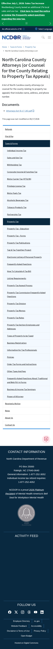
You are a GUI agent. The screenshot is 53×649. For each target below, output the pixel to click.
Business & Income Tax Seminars (21, 389)
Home (4, 47)
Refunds (8, 129)
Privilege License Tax (16, 186)
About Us (9, 417)
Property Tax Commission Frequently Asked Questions (26, 294)
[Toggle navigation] (49, 37)
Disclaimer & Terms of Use (18, 631)
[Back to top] (46, 439)
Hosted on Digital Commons (26, 643)
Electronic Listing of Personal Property (24, 257)
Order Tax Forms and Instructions (22, 364)
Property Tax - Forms (16, 235)
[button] (41, 37)
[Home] (16, 35)
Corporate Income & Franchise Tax (22, 172)
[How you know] (23, 29)
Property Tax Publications (18, 243)
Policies (10, 357)
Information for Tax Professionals (22, 350)
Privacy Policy (40, 631)
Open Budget (26, 636)
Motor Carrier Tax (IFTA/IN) (19, 179)
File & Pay (9, 136)
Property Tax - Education (18, 228)
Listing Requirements (16, 278)
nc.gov (37, 621)
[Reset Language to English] (36, 29)
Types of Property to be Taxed (20, 336)
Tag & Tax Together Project (19, 250)
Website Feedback (19, 626)
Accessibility (36, 626)
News (7, 410)
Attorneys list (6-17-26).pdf (19, 111)
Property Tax (30, 47)
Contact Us (10, 425)
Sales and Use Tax (14, 157)
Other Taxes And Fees (16, 371)
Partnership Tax (14, 214)
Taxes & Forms (16, 47)
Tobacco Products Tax (16, 207)
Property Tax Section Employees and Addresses (23, 327)
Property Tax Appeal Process (19, 285)
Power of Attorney (15, 396)
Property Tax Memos (16, 310)
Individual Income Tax (16, 150)
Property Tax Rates (15, 317)
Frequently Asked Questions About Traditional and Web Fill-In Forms (27, 380)
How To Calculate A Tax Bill (19, 271)
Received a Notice (12, 403)
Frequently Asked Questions (19, 264)
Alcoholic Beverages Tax (17, 200)
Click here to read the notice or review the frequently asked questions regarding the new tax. (26, 15)
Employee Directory (21, 621)
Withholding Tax (14, 164)
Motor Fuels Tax (14, 193)
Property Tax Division (16, 303)
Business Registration (16, 343)
